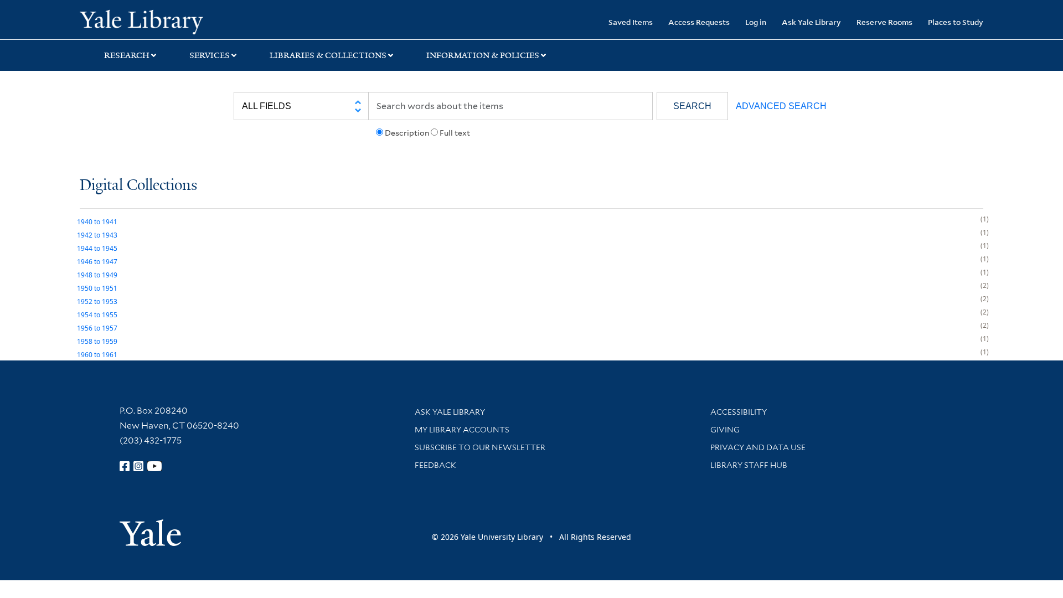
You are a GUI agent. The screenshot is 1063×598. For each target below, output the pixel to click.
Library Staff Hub (748, 465)
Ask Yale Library (811, 22)
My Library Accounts (462, 429)
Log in (755, 22)
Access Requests (699, 22)
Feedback (435, 465)
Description (407, 132)
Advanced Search (781, 106)
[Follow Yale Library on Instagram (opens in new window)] (138, 466)
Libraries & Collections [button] (328, 55)
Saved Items (630, 22)
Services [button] (209, 55)
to (97, 221)
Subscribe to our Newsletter (480, 447)
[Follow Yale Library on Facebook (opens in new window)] (125, 466)
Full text (455, 132)
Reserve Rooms (884, 22)
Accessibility (738, 412)
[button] (692, 106)
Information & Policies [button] (482, 55)
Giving (725, 429)
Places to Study (955, 22)
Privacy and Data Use (758, 447)
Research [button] (126, 55)
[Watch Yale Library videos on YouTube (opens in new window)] (154, 466)
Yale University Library (147, 21)
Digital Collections (138, 185)
